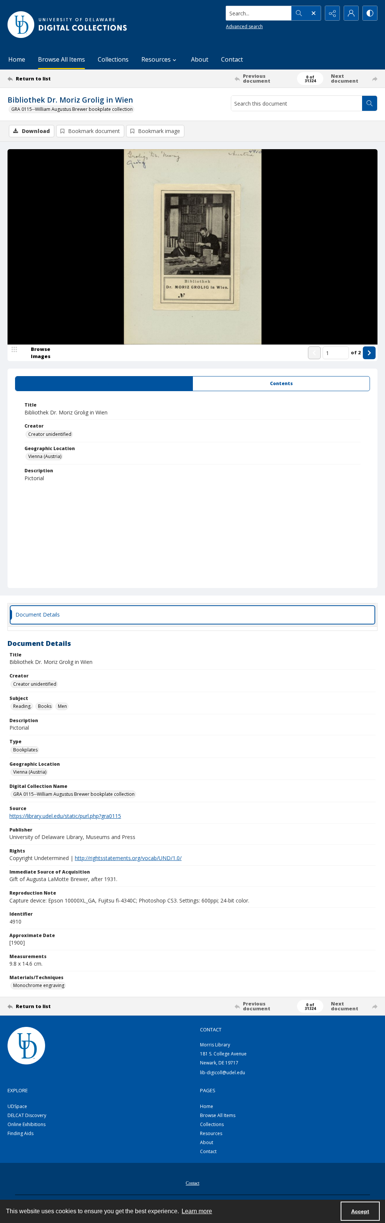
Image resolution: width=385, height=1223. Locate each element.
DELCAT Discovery (27, 1115)
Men (62, 706)
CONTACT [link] (210, 1029)
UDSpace (17, 1106)
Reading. (22, 706)
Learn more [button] (197, 1211)
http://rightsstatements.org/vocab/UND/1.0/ (128, 858)
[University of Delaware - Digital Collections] (68, 24)
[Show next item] (369, 352)
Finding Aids (20, 1133)
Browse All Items (61, 59)
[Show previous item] (314, 352)
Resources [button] (156, 59)
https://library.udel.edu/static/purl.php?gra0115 (65, 815)
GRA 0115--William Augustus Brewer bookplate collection (72, 109)
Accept (360, 1211)
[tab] (103, 383)
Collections (113, 59)
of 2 (356, 352)
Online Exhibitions (26, 1124)
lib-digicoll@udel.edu (222, 1072)
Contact (232, 59)
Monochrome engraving (38, 985)
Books (45, 706)
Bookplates (25, 750)
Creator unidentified (49, 434)
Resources (211, 1133)
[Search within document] (369, 103)
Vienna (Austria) (44, 456)
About (199, 59)
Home (16, 59)
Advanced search (244, 26)
